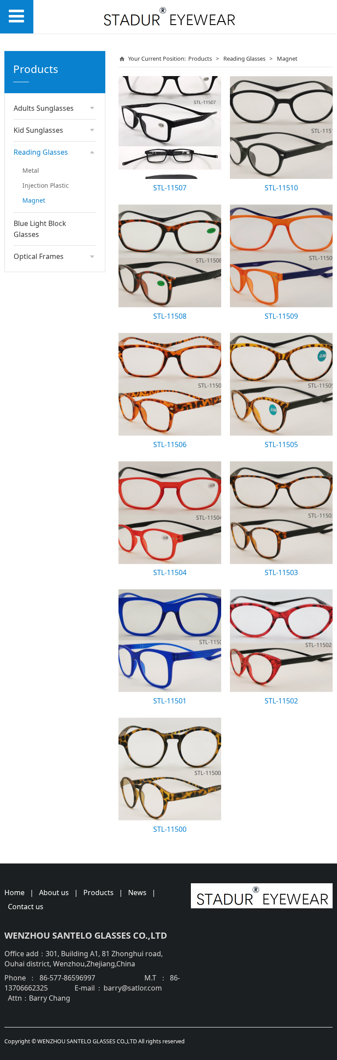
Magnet (33, 200)
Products (200, 58)
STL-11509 (281, 316)
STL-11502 (281, 701)
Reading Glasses (244, 58)
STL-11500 (169, 829)
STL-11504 (169, 572)
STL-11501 (169, 701)
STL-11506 (169, 444)
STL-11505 (281, 444)
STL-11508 (169, 316)
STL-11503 (281, 572)
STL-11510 (281, 188)
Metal (30, 170)
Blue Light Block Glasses (40, 229)
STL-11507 (169, 188)
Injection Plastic (45, 185)
